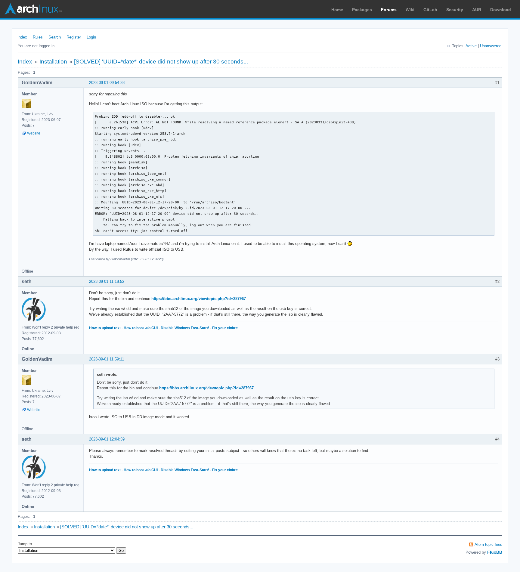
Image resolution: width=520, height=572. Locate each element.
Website (33, 133)
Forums (389, 9)
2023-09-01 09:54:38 (107, 82)
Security (454, 9)
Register (74, 37)
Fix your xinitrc (225, 328)
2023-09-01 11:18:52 (106, 281)
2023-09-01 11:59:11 (106, 359)
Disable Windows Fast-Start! (185, 328)
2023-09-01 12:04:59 (107, 439)
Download (500, 9)
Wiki (410, 9)
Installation (53, 61)
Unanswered (490, 46)
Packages (362, 9)
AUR (476, 9)
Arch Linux (33, 9)
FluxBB (494, 552)
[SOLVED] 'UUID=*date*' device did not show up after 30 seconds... (161, 61)
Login (91, 37)
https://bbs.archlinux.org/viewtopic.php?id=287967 (198, 298)
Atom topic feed (488, 544)
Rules (38, 37)
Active (471, 46)
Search (54, 37)
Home (337, 9)
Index (22, 37)
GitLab (430, 9)
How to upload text (105, 328)
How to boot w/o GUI (141, 328)
